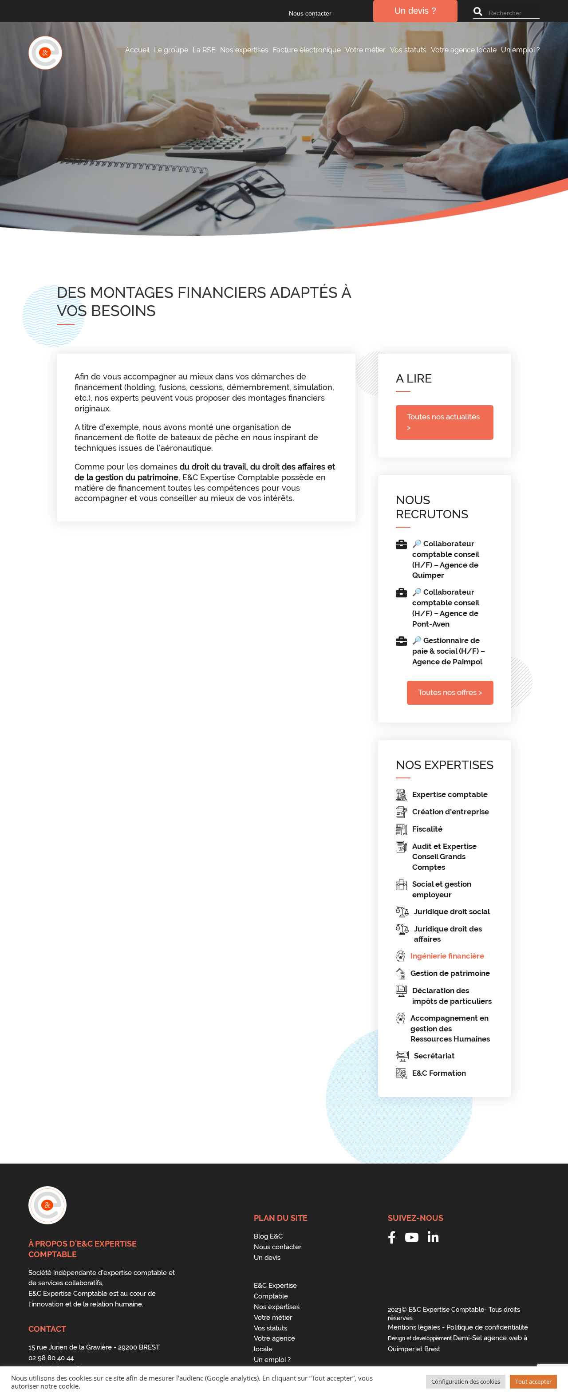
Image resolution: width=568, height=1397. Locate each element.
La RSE (204, 50)
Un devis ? (415, 11)
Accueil (137, 50)
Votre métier (365, 50)
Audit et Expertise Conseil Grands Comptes (444, 857)
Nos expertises (244, 50)
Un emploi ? (520, 50)
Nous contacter (310, 13)
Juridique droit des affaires (448, 934)
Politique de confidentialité (487, 1327)
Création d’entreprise (450, 811)
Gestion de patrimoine (450, 973)
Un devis (267, 1258)
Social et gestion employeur (441, 889)
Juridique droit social (452, 911)
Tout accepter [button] (533, 1381)
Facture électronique (307, 50)
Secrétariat (434, 1055)
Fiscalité (427, 829)
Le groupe (171, 50)
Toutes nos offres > (450, 692)
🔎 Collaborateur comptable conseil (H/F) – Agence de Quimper (445, 559)
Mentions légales (414, 1327)
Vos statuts (408, 50)
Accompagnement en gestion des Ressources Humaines (450, 1029)
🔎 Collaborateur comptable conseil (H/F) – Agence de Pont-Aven (445, 608)
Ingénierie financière (447, 955)
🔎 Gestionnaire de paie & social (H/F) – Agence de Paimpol (448, 651)
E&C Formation (439, 1073)
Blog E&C (268, 1236)
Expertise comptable (450, 794)
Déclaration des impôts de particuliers (452, 996)
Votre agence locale (464, 50)
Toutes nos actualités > (443, 422)
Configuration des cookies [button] (465, 1381)
